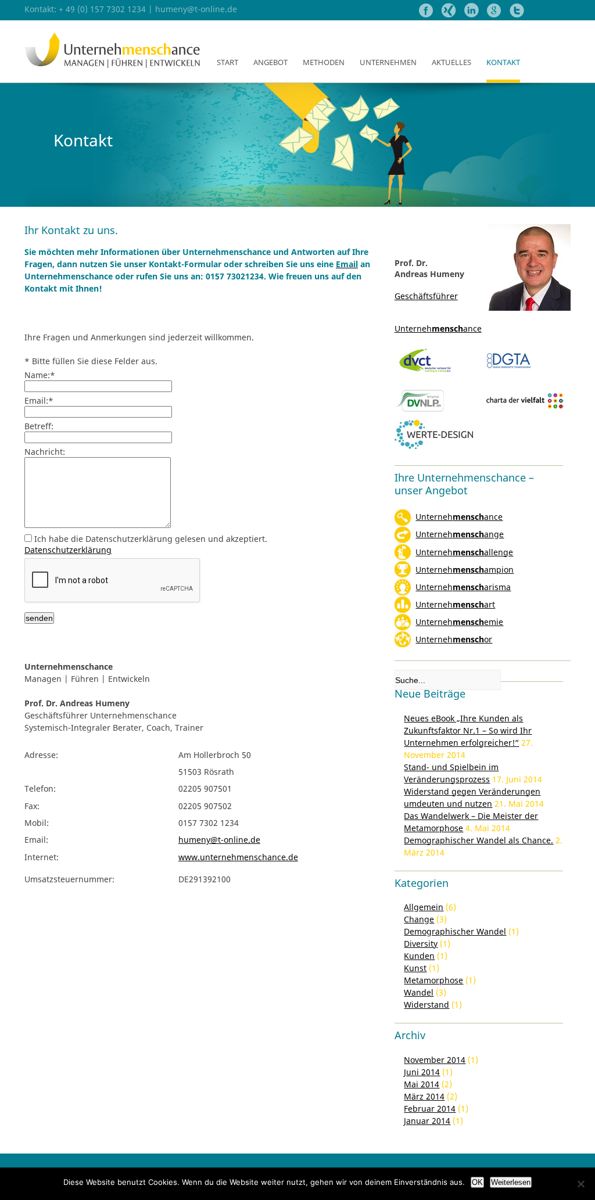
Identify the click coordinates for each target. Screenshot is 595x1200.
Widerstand (426, 1004)
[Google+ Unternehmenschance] (495, 14)
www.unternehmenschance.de (238, 857)
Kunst (415, 967)
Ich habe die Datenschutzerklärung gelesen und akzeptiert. (150, 538)
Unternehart (455, 604)
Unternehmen (388, 62)
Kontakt (503, 62)
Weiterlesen (511, 1182)
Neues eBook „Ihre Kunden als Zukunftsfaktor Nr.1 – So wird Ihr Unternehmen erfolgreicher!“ (468, 730)
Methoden (324, 62)
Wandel (418, 992)
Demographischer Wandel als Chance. (478, 840)
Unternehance (459, 516)
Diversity (421, 943)
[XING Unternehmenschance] (450, 14)
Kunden (419, 955)
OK (477, 1182)
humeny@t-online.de (196, 9)
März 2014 (424, 1096)
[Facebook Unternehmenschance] (427, 14)
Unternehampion (464, 569)
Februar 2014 (430, 1108)
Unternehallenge (464, 552)
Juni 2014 (422, 1071)
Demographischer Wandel (455, 931)
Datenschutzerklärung (68, 549)
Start (227, 62)
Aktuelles (451, 62)
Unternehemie (459, 621)
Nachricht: (44, 451)
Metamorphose (433, 980)
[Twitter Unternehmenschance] (517, 14)
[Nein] (580, 1184)
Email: (38, 400)
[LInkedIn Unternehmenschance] (471, 14)
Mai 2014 (421, 1084)
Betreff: (38, 426)
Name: (39, 374)
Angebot (270, 62)
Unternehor (453, 639)
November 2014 (434, 1059)
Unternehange (459, 534)
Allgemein (423, 906)
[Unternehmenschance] (112, 65)
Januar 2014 (427, 1120)
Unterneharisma (463, 586)
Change (419, 919)
